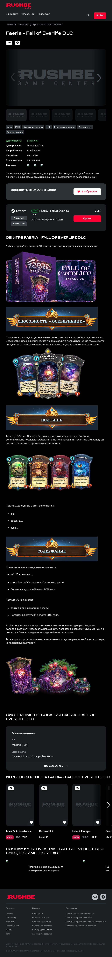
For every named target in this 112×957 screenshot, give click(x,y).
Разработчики (12, 925)
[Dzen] (103, 897)
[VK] (95, 897)
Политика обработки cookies (79, 917)
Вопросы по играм (40, 917)
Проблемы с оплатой (41, 921)
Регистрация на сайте (42, 929)
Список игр (23, 24)
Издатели (10, 921)
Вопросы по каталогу (42, 925)
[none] (88, 15)
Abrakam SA (34, 150)
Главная (9, 24)
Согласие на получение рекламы (81, 925)
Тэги (8, 933)
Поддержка (37, 913)
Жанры (9, 929)
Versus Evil (32, 155)
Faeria (60, 219)
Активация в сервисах (42, 933)
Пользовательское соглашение (80, 913)
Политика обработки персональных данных (86, 921)
